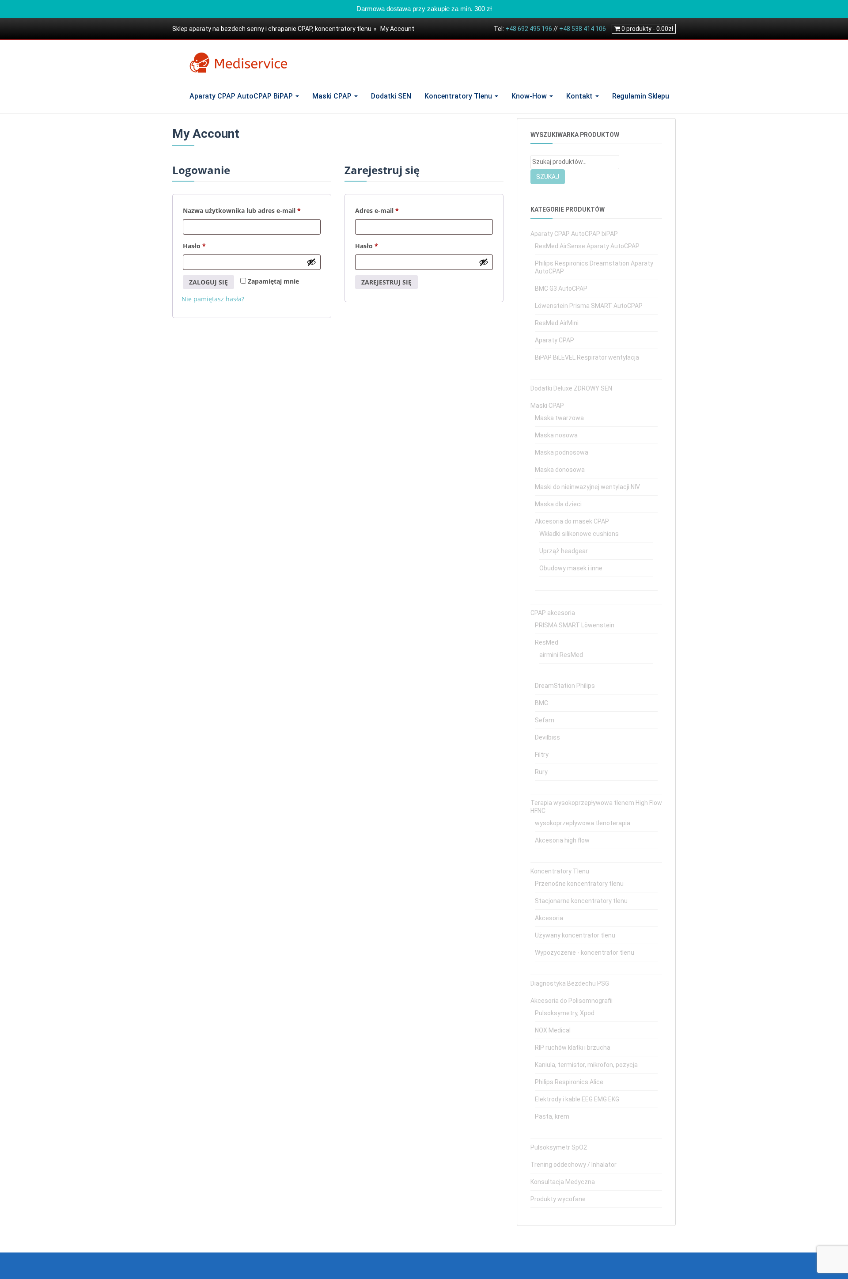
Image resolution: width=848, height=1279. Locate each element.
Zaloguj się (208, 282)
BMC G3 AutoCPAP (561, 288)
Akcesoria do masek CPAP (572, 521)
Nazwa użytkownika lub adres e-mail (252, 210)
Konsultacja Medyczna (562, 1181)
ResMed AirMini (557, 322)
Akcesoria (549, 918)
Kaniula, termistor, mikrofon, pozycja (586, 1064)
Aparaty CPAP (554, 340)
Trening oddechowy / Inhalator (573, 1164)
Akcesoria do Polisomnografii (571, 1000)
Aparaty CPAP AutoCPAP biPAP (242, 96)
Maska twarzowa (559, 417)
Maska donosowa (560, 469)
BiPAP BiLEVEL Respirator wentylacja (587, 357)
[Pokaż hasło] (311, 262)
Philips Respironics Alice (569, 1081)
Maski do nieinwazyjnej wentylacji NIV (587, 486)
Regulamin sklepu (640, 96)
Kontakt (580, 96)
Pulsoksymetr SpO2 (558, 1147)
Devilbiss (547, 737)
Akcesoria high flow (562, 840)
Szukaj (547, 176)
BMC (541, 702)
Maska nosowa (556, 435)
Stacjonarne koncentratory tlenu (581, 900)
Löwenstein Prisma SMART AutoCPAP (589, 305)
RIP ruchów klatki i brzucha (572, 1047)
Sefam (544, 720)
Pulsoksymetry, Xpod (564, 1013)
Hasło (211, 245)
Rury (541, 771)
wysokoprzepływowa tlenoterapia (582, 823)
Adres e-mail (393, 210)
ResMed (546, 642)
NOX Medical (553, 1030)
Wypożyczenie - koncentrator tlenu (584, 952)
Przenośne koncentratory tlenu (579, 883)
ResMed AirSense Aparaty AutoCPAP (587, 246)
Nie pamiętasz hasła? (213, 299)
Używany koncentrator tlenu (575, 935)
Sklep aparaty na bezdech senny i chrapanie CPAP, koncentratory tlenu (271, 28)
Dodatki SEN (391, 96)
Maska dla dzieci (558, 504)
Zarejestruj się (386, 282)
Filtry (542, 754)
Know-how (530, 96)
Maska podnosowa (561, 452)
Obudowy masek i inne (570, 568)
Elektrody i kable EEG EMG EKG (577, 1099)
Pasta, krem (552, 1116)
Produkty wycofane (558, 1199)
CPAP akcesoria (552, 612)
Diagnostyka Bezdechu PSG (569, 983)
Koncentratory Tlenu (459, 96)
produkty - (647, 28)
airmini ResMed (561, 654)
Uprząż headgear (563, 550)
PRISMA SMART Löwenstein (574, 625)
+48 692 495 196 (528, 28)
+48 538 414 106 (582, 28)
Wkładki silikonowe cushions (579, 533)
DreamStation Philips (565, 685)
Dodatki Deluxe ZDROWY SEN (571, 388)
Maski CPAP (332, 96)
